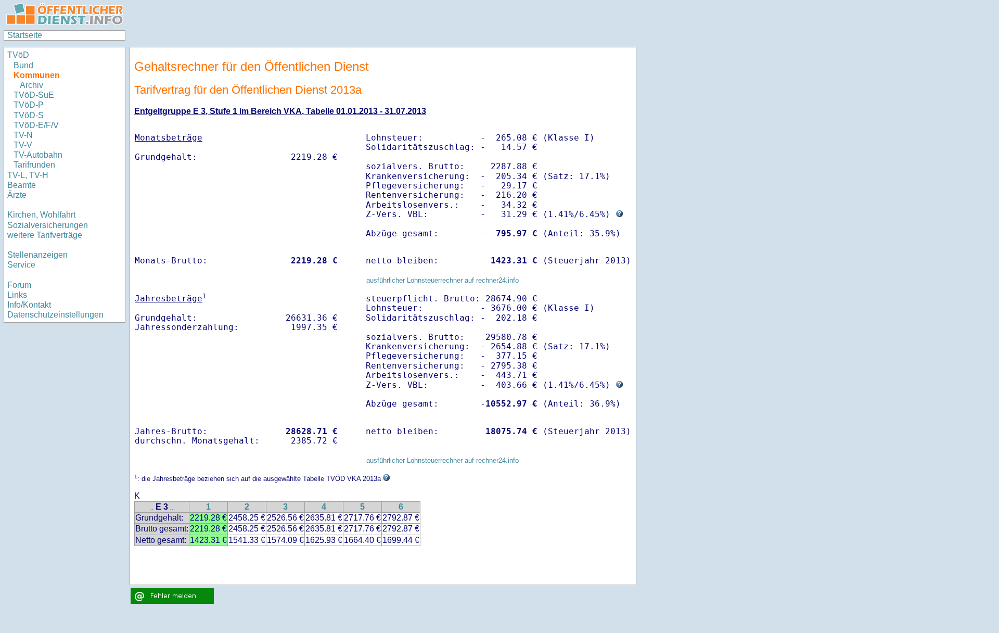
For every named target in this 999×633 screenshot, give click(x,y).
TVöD (18, 54)
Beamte (21, 185)
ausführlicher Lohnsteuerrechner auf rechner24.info (442, 280)
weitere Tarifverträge (44, 235)
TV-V (23, 145)
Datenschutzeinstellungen (55, 314)
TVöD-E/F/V (36, 125)
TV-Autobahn (38, 154)
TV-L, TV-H (27, 175)
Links (17, 294)
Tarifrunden (34, 164)
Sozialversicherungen (47, 225)
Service (21, 264)
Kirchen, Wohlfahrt (41, 214)
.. (151, 508)
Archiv (31, 85)
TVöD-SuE (34, 95)
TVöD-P (29, 104)
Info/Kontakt (29, 304)
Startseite (24, 35)
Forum (19, 285)
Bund (23, 65)
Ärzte (17, 195)
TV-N (23, 135)
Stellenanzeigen (37, 254)
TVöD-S (29, 115)
